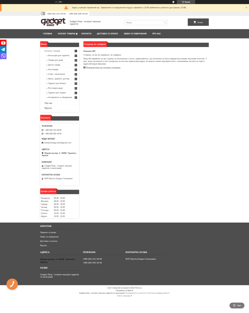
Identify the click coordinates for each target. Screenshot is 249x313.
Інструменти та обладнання (60, 97)
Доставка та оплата (107, 34)
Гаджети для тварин (57, 93)
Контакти (86, 34)
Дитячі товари (54, 65)
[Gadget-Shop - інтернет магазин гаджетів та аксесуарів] (53, 22)
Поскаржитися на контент (136, 293)
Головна (47, 34)
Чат (239, 305)
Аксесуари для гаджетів (58, 55)
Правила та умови (48, 232)
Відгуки (48, 108)
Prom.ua (138, 288)
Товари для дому (55, 60)
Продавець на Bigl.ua (124, 290)
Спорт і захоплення (56, 74)
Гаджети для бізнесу (57, 83)
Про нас (156, 34)
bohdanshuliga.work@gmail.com (57, 143)
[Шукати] (165, 22)
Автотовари (53, 69)
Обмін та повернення (135, 34)
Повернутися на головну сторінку (103, 67)
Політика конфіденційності (159, 293)
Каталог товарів (66, 34)
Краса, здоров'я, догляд (58, 79)
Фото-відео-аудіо (55, 88)
